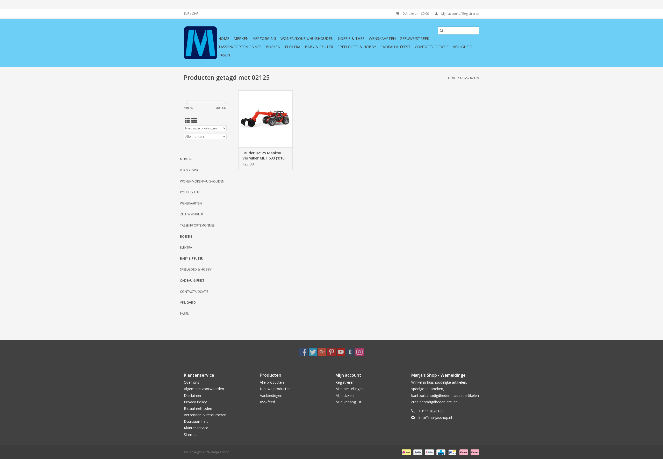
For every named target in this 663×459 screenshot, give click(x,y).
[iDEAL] (405, 452)
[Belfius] (429, 452)
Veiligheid (462, 46)
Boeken (273, 46)
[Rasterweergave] (187, 120)
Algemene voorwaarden (204, 388)
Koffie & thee (351, 38)
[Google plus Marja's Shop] (322, 352)
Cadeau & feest (395, 46)
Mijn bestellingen (349, 388)
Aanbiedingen (271, 395)
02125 (474, 78)
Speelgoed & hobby (356, 46)
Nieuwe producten (275, 388)
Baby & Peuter (319, 46)
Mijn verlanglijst (348, 401)
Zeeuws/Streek (414, 38)
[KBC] (440, 452)
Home (223, 38)
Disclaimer (192, 395)
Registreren (345, 382)
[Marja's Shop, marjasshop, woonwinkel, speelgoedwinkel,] (200, 42)
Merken (241, 38)
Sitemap (191, 434)
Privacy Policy (195, 401)
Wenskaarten (382, 38)
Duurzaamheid (196, 421)
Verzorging (264, 38)
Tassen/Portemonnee (239, 46)
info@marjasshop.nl (435, 417)
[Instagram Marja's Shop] (359, 352)
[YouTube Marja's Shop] (341, 352)
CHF (195, 13)
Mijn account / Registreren (460, 13)
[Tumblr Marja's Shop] (350, 352)
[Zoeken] (441, 30)
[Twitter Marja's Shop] (313, 352)
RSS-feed (267, 401)
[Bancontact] (452, 452)
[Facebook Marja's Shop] (303, 352)
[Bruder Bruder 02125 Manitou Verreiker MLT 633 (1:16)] (265, 118)
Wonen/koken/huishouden (307, 38)
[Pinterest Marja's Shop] (331, 352)
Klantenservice (196, 427)
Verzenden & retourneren (205, 414)
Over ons (191, 382)
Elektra (292, 46)
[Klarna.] (474, 452)
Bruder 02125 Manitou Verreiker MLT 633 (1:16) (263, 155)
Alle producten (272, 382)
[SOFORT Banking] (463, 452)
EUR (187, 13)
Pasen (224, 55)
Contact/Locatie (432, 46)
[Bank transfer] (417, 452)
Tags (463, 78)
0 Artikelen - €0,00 (416, 13)
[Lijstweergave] (194, 120)
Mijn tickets (345, 395)
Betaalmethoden (198, 408)
